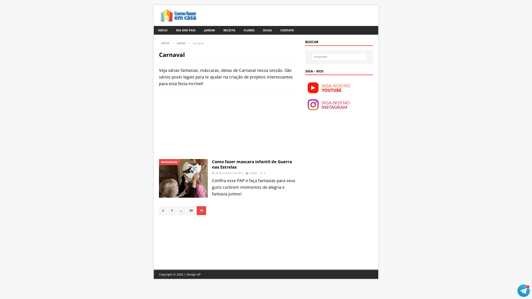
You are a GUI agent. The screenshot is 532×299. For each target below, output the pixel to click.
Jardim (209, 30)
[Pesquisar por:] (339, 56)
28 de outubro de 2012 (229, 173)
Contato (287, 30)
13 (191, 210)
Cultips (253, 173)
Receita (229, 30)
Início (162, 30)
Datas (181, 43)
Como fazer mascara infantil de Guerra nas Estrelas (252, 164)
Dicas (267, 30)
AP (199, 274)
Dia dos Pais (186, 30)
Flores (249, 30)
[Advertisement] (194, 125)
